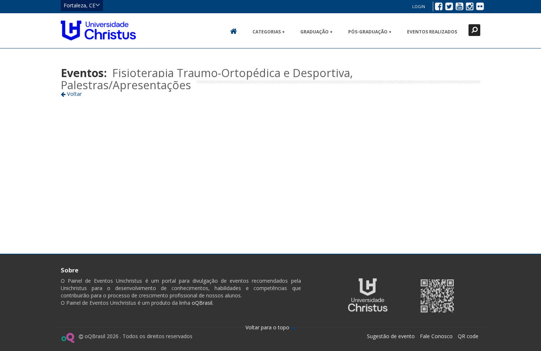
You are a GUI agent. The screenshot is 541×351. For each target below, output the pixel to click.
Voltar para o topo (268, 327)
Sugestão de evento (391, 336)
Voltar (74, 93)
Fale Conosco (436, 336)
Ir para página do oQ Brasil (67, 338)
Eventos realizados (432, 32)
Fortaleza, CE (79, 5)
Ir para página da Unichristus (368, 295)
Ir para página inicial (98, 30)
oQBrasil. (201, 302)
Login (418, 6)
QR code (468, 336)
